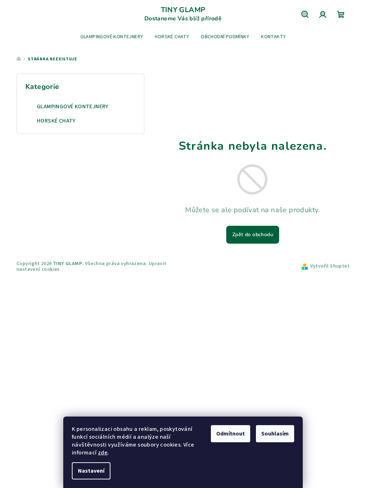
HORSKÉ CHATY (56, 121)
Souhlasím (275, 434)
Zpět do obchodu (252, 234)
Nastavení (91, 471)
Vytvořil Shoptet (330, 266)
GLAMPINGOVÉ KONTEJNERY (73, 106)
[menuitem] (112, 37)
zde (103, 453)
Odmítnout (230, 434)
